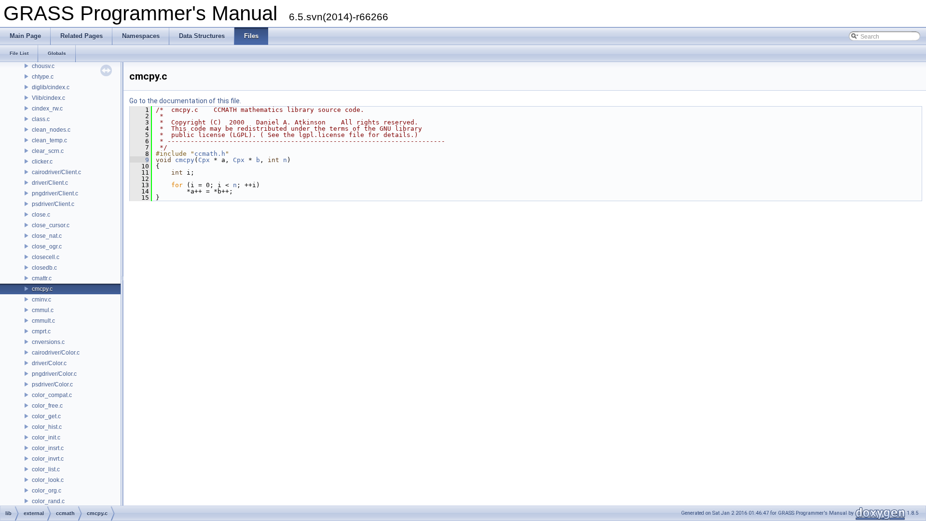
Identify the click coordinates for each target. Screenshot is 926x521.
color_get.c (46, 416)
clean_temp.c (49, 140)
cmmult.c (43, 320)
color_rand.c (48, 501)
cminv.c (41, 299)
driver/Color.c (49, 363)
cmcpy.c (42, 289)
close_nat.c (47, 236)
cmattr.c (42, 278)
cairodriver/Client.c (56, 172)
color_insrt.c (48, 448)
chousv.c (43, 66)
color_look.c (48, 480)
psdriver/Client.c (53, 204)
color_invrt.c (48, 458)
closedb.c (44, 267)
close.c (41, 214)
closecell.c (45, 257)
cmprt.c (41, 331)
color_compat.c (52, 395)
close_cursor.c (50, 225)
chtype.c (43, 76)
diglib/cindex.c (50, 87)
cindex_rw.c (47, 108)
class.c (41, 119)
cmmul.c (43, 310)
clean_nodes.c (51, 129)
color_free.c (47, 405)
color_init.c (46, 437)
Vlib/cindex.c (48, 98)
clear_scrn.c (48, 151)
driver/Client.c (50, 182)
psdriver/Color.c (52, 384)
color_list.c (46, 469)
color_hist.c (47, 427)
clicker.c (42, 161)
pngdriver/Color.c (54, 373)
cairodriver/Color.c (56, 352)
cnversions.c (48, 342)
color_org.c (46, 490)
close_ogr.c (47, 246)
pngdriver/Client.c (55, 193)
